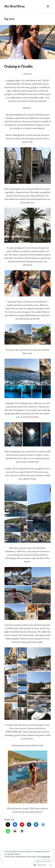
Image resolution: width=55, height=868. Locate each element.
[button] (18, 165)
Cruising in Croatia (18, 66)
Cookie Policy (46, 857)
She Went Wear (14, 6)
